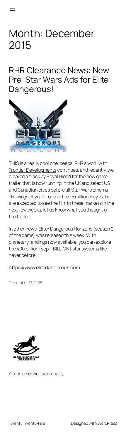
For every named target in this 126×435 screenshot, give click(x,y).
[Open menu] (12, 9)
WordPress (107, 423)
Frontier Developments (32, 170)
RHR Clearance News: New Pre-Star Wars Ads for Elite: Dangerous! (60, 80)
